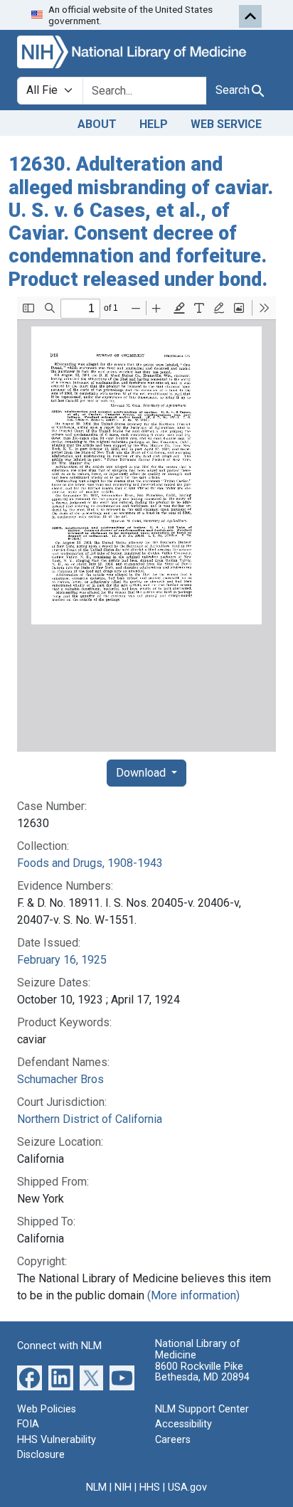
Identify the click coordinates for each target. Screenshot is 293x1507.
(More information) (193, 1295)
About (97, 124)
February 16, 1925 (62, 959)
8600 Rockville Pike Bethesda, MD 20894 (202, 1372)
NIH (123, 1487)
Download (142, 772)
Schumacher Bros (60, 1079)
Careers (173, 1440)
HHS (149, 1487)
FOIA (28, 1424)
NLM (96, 1487)
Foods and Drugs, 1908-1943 (90, 863)
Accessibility (183, 1424)
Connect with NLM (59, 1346)
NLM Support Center (202, 1409)
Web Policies (46, 1409)
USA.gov (187, 1487)
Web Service (226, 124)
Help (153, 124)
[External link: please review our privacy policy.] (29, 1376)
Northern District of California (89, 1119)
